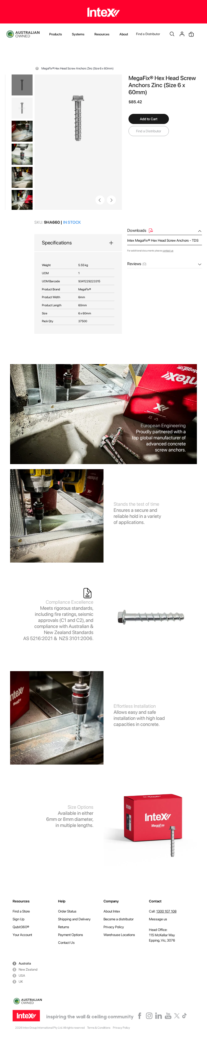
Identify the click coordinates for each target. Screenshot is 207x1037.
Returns (63, 927)
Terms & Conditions (98, 1027)
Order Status (67, 911)
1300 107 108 (166, 911)
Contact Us (66, 943)
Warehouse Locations (119, 935)
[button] (111, 200)
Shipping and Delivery (74, 919)
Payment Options (70, 935)
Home (37, 68)
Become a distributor (119, 919)
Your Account (22, 935)
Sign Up (18, 919)
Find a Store (21, 911)
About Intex (112, 911)
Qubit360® (21, 927)
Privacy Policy (114, 927)
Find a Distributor (148, 34)
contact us (168, 250)
